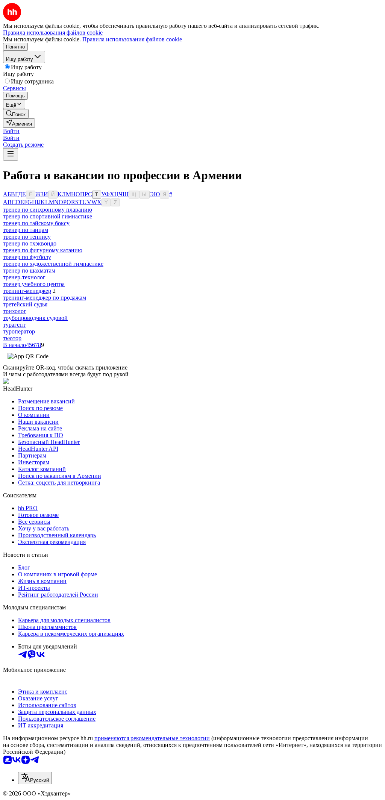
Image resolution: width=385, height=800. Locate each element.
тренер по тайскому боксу (36, 223)
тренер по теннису (27, 236)
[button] (11, 131)
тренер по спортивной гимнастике (47, 216)
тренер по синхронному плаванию (47, 209)
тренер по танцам (25, 230)
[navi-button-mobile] (10, 154)
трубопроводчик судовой (35, 318)
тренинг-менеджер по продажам (44, 297)
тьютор (12, 338)
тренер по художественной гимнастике (53, 264)
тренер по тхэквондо (29, 243)
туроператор (19, 331)
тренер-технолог (24, 277)
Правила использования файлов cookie (132, 39)
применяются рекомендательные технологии (152, 738)
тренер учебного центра (34, 284)
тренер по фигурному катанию (42, 250)
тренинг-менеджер (27, 291)
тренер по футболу (27, 257)
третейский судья (25, 304)
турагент (14, 324)
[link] (16, 113)
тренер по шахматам (29, 270)
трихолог (14, 311)
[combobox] (35, 778)
